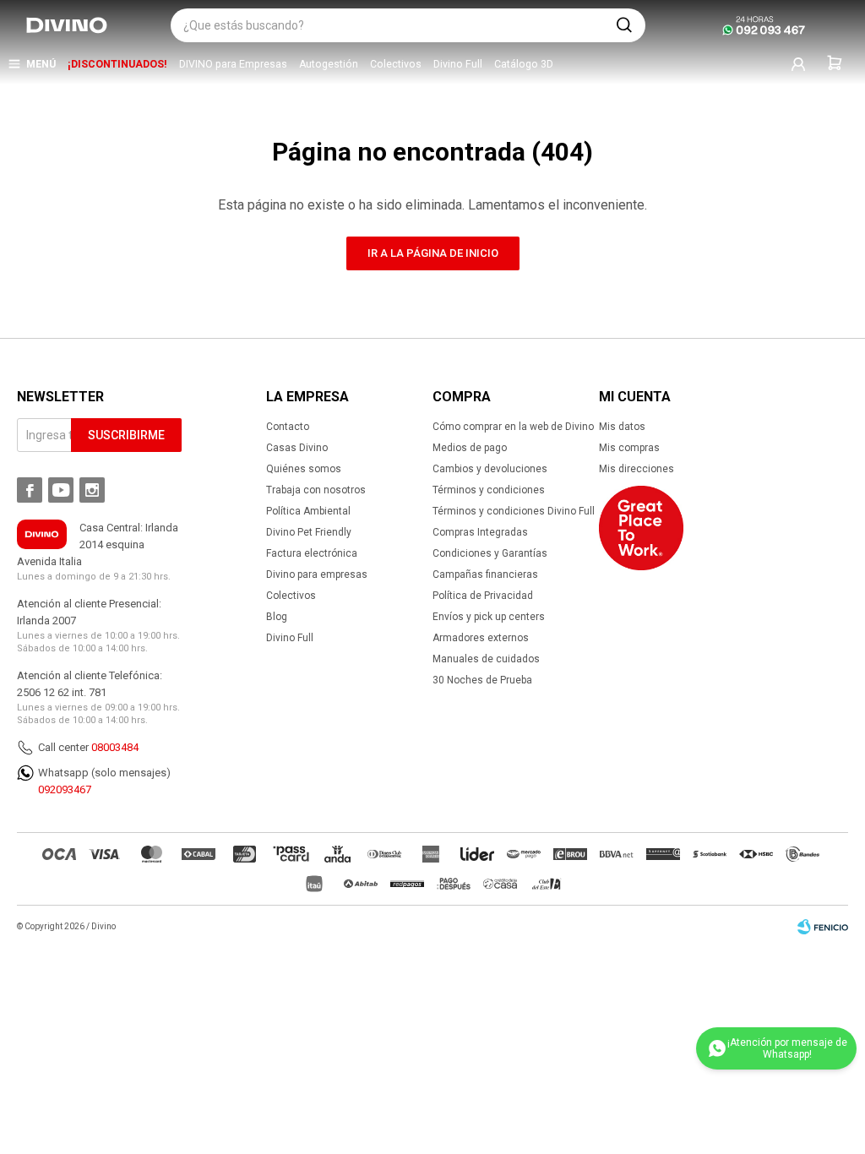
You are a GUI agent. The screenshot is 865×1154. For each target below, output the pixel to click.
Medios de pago (469, 448)
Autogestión (328, 64)
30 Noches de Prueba (482, 680)
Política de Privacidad (482, 595)
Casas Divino (297, 448)
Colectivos (396, 64)
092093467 (64, 789)
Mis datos (622, 427)
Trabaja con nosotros (316, 490)
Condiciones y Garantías (489, 553)
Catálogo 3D (523, 64)
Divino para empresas (316, 574)
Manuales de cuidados (486, 659)
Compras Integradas (480, 532)
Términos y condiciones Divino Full (513, 511)
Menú (41, 64)
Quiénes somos (303, 469)
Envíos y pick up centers (488, 617)
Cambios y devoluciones (489, 469)
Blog (276, 617)
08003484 (115, 747)
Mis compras (629, 448)
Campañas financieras (485, 574)
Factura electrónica (311, 553)
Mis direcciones (636, 469)
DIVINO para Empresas (233, 64)
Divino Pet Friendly (308, 532)
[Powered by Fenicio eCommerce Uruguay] (822, 926)
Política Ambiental (308, 511)
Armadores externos (480, 638)
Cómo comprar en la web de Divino (513, 427)
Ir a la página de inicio (432, 253)
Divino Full (457, 64)
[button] (624, 25)
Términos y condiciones (488, 490)
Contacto (287, 427)
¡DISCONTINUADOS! (117, 64)
